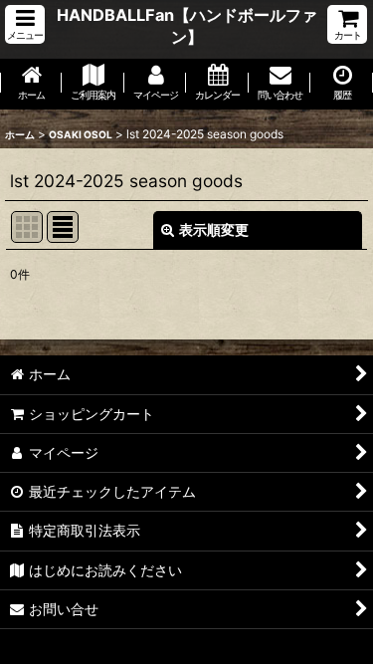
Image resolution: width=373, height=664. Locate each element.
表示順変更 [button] (214, 229)
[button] (25, 24)
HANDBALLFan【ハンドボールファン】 (187, 26)
